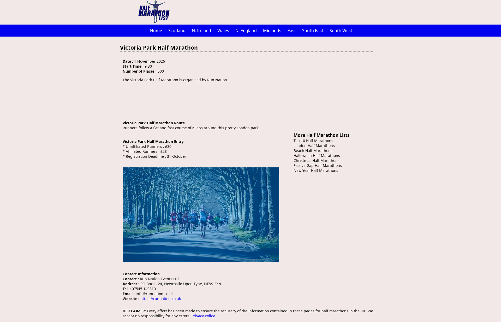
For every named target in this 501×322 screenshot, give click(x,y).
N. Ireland (201, 30)
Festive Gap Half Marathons (318, 165)
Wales (223, 30)
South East (312, 30)
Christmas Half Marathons (316, 160)
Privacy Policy (203, 315)
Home (156, 30)
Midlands (272, 30)
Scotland (177, 30)
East (292, 30)
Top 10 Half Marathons (313, 140)
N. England (246, 30)
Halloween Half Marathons (317, 155)
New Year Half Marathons (316, 170)
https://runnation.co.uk (160, 298)
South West (341, 30)
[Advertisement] (278, 12)
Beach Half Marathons (313, 150)
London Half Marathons (314, 145)
